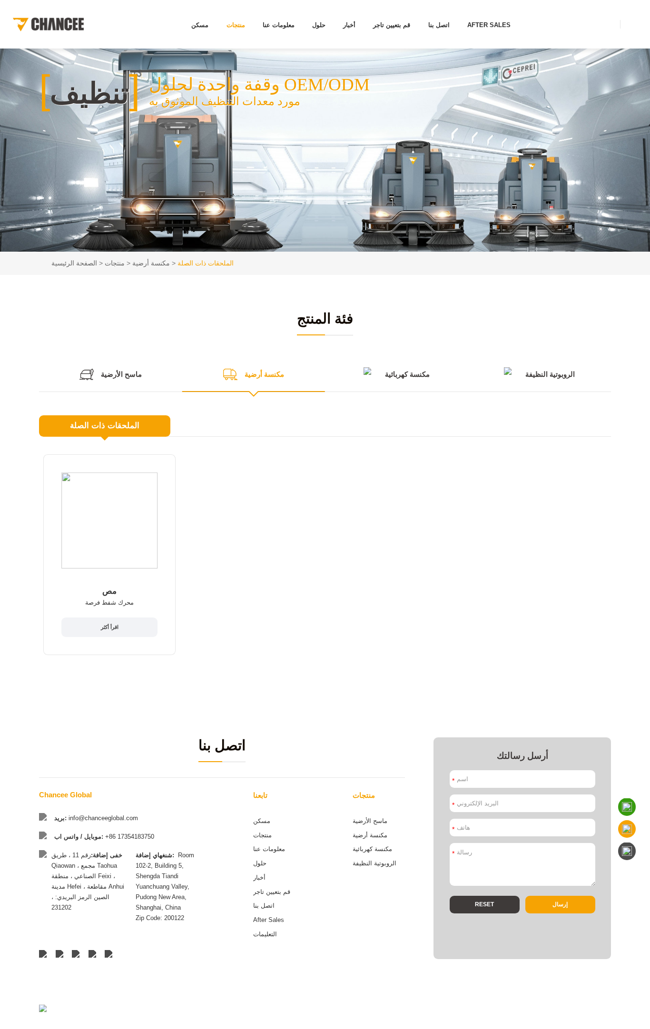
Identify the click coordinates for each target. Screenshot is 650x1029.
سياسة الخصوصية (592, 1019)
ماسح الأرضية (370, 820)
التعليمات (265, 934)
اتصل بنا (439, 25)
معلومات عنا (279, 25)
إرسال (560, 904)
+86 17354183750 (129, 836)
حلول (318, 25)
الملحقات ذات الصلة (205, 263)
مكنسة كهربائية (372, 849)
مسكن (199, 25)
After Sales (489, 25)
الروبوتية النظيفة (374, 863)
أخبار (349, 25)
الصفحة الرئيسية (74, 263)
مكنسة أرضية (151, 263)
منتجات (236, 25)
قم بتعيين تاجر (391, 25)
